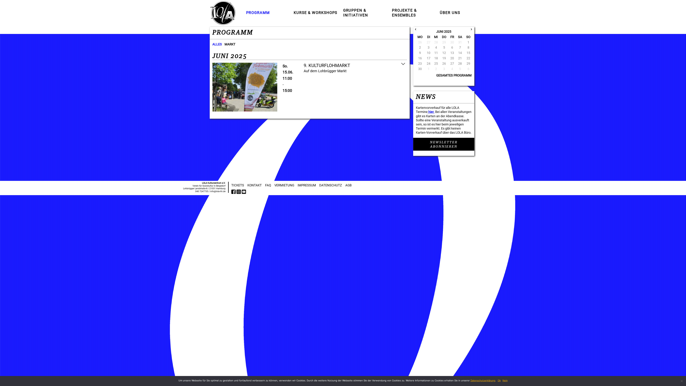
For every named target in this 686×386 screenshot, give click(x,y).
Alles (217, 44)
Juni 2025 (443, 31)
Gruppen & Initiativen (355, 13)
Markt (230, 44)
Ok (499, 380)
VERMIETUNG (284, 185)
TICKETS (237, 185)
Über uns (450, 13)
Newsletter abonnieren (444, 144)
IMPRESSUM (307, 185)
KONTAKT (254, 185)
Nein (505, 380)
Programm (258, 13)
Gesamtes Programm (454, 75)
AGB (348, 185)
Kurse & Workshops (315, 13)
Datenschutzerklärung (483, 380)
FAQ (268, 185)
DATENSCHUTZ (330, 185)
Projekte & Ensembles (404, 13)
